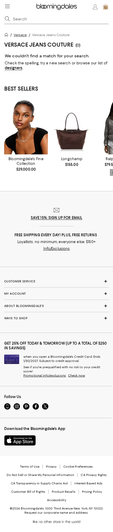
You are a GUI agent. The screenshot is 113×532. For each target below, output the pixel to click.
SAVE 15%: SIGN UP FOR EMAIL (57, 218)
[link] (26, 164)
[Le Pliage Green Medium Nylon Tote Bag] (72, 127)
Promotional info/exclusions (44, 375)
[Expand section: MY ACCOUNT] (56, 294)
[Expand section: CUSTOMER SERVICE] (56, 281)
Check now (76, 375)
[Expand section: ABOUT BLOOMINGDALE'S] (56, 306)
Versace (20, 35)
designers (13, 68)
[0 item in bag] (105, 7)
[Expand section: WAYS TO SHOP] (56, 318)
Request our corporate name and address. (56, 512)
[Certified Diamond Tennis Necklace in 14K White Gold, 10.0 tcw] (26, 127)
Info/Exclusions (56, 249)
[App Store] (20, 440)
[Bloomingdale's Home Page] (56, 7)
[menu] (7, 6)
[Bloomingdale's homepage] (7, 35)
